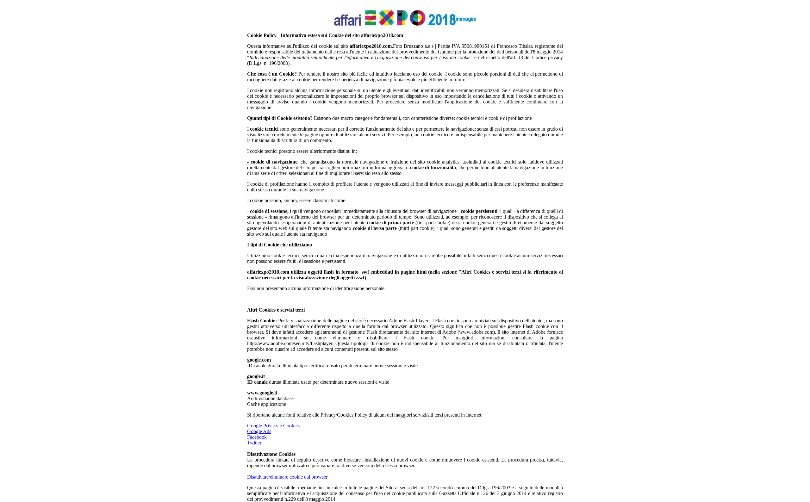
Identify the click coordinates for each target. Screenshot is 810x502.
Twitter (254, 442)
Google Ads (259, 431)
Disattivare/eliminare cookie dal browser (287, 477)
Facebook (257, 437)
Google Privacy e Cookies (273, 425)
